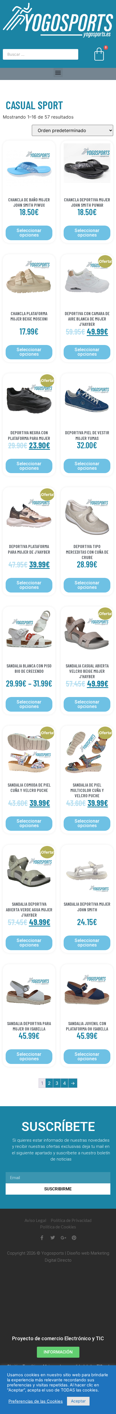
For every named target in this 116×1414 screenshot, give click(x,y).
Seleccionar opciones (29, 233)
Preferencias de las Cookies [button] (35, 1401)
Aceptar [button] (78, 1401)
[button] (58, 72)
